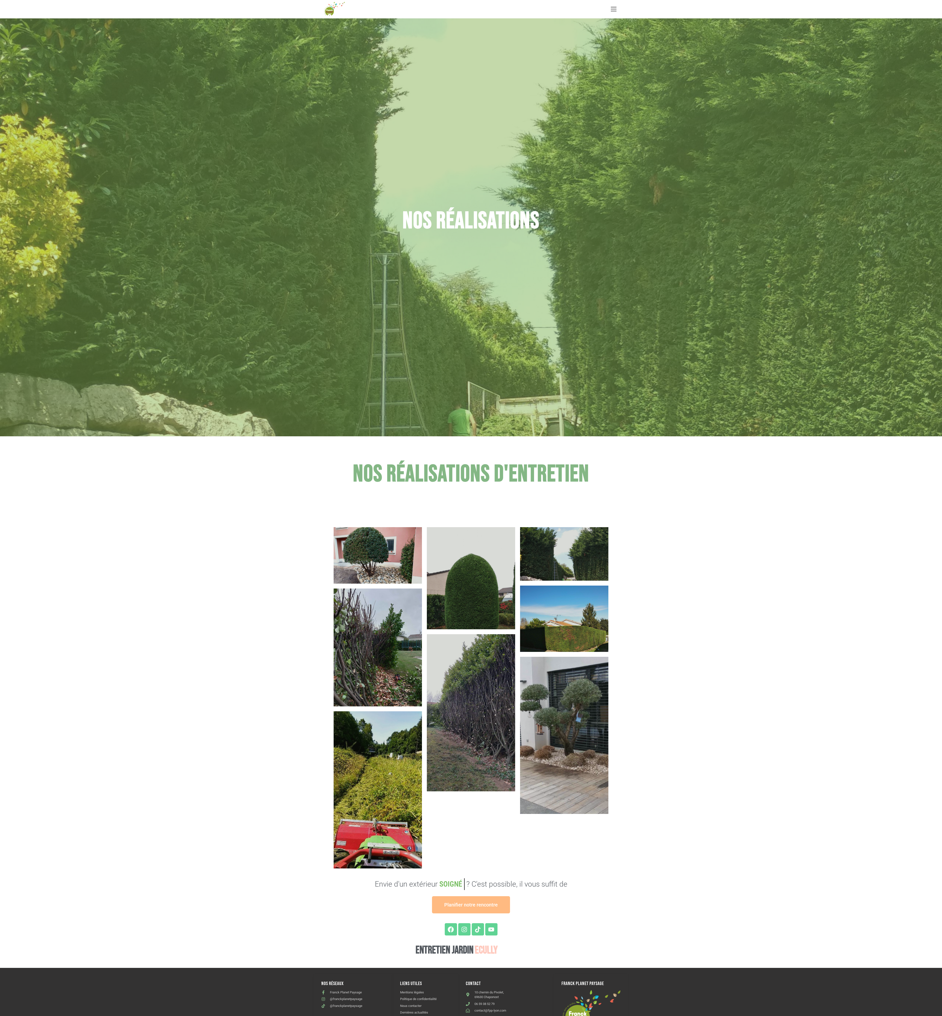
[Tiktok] (478, 929)
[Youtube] (491, 929)
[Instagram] (464, 929)
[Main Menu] (613, 9)
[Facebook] (451, 929)
